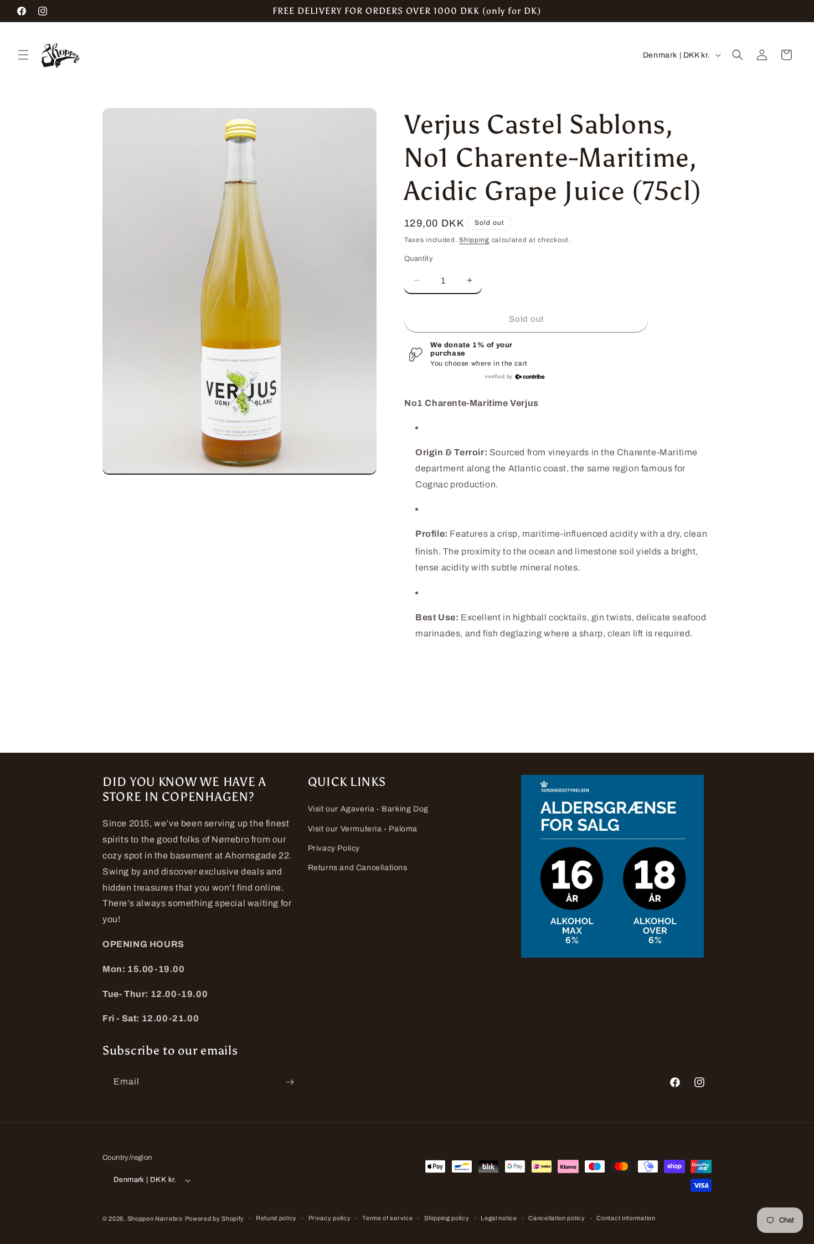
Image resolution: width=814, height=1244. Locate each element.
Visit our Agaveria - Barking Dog (368, 809)
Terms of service (387, 1218)
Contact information (625, 1218)
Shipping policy (447, 1218)
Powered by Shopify (215, 1218)
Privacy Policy (334, 848)
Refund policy (276, 1218)
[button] (23, 55)
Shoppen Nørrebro (155, 1218)
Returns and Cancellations (358, 867)
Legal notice (499, 1218)
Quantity (418, 259)
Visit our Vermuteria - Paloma (363, 829)
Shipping (474, 240)
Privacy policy (329, 1218)
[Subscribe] (289, 1082)
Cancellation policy (556, 1218)
